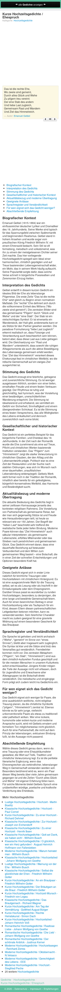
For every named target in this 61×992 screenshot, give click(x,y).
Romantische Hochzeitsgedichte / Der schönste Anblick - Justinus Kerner (26, 940)
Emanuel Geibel (22, 115)
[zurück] (45, 119)
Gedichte (6, 980)
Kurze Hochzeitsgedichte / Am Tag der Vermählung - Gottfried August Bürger (27, 907)
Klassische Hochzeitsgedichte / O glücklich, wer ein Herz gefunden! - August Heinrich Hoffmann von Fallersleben (30, 844)
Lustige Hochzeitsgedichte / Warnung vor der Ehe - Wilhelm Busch (30, 865)
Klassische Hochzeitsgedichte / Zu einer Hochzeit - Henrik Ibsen (28, 829)
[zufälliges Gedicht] (50, 119)
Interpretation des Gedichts (22, 188)
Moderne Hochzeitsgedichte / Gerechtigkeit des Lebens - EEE (29, 960)
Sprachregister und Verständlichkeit (27, 204)
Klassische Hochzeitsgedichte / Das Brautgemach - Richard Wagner (25, 901)
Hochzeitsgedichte (23, 20)
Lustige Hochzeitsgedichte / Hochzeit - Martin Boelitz (31, 803)
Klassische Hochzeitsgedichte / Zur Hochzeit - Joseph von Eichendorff (31, 823)
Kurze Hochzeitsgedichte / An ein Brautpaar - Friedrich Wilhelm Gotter (31, 881)
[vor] (54, 119)
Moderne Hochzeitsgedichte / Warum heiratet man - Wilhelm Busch (31, 852)
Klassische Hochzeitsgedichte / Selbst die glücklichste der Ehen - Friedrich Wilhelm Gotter (29, 874)
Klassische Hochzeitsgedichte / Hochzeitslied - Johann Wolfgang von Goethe (31, 859)
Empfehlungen (51, 988)
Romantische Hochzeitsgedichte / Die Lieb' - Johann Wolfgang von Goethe (30, 934)
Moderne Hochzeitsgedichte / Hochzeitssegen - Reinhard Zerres (31, 947)
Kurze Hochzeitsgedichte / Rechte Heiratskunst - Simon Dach (24, 914)
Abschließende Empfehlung (23, 211)
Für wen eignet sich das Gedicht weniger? (31, 208)
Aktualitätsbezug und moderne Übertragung (32, 198)
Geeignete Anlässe (18, 201)
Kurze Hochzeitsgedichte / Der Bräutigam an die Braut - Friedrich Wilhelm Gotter (30, 888)
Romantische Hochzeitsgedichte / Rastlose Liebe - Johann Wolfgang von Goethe (29, 927)
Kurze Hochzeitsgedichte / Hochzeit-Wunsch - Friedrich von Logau (31, 894)
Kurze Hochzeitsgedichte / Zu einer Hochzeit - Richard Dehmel (31, 816)
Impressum (35, 988)
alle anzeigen (30, 4)
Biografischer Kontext (19, 185)
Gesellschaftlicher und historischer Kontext (31, 195)
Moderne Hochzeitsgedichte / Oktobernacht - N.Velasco (30, 953)
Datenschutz (20, 988)
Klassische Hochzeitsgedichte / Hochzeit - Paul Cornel (29, 810)
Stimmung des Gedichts (20, 191)
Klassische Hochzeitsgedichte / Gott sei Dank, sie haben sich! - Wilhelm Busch (31, 836)
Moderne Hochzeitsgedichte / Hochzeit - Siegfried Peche (28, 966)
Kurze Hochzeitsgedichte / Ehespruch (22, 983)
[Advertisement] (30, 55)
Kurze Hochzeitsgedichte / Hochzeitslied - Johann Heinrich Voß (29, 920)
